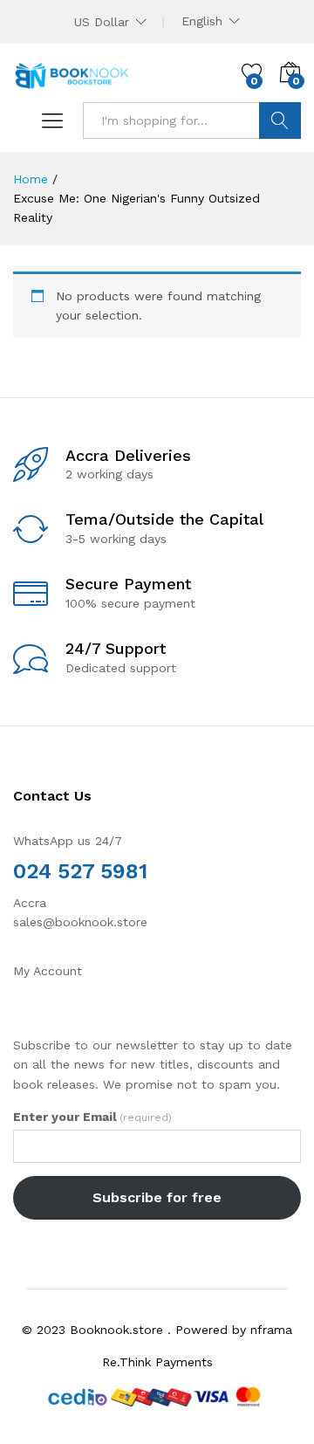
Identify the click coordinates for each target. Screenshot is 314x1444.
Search (280, 120)
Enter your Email (92, 1117)
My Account (47, 971)
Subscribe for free (157, 1197)
